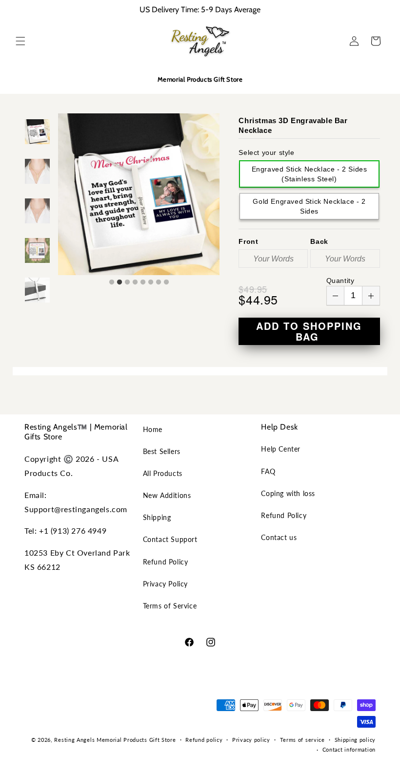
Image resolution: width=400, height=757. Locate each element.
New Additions (167, 495)
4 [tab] (135, 282)
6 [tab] (151, 282)
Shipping (157, 517)
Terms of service (302, 739)
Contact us (279, 537)
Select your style (266, 152)
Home (152, 429)
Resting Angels (74, 739)
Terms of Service (170, 606)
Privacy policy (251, 739)
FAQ (268, 471)
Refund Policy (165, 562)
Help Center (280, 449)
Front (248, 241)
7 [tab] (158, 282)
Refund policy (203, 739)
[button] (20, 41)
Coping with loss (288, 493)
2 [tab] (119, 282)
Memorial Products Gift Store (136, 739)
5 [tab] (143, 282)
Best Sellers (161, 451)
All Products (162, 473)
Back (319, 241)
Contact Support (170, 539)
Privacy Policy (165, 584)
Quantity (340, 280)
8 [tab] (166, 282)
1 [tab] (112, 282)
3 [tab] (127, 282)
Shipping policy (355, 739)
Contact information (349, 749)
